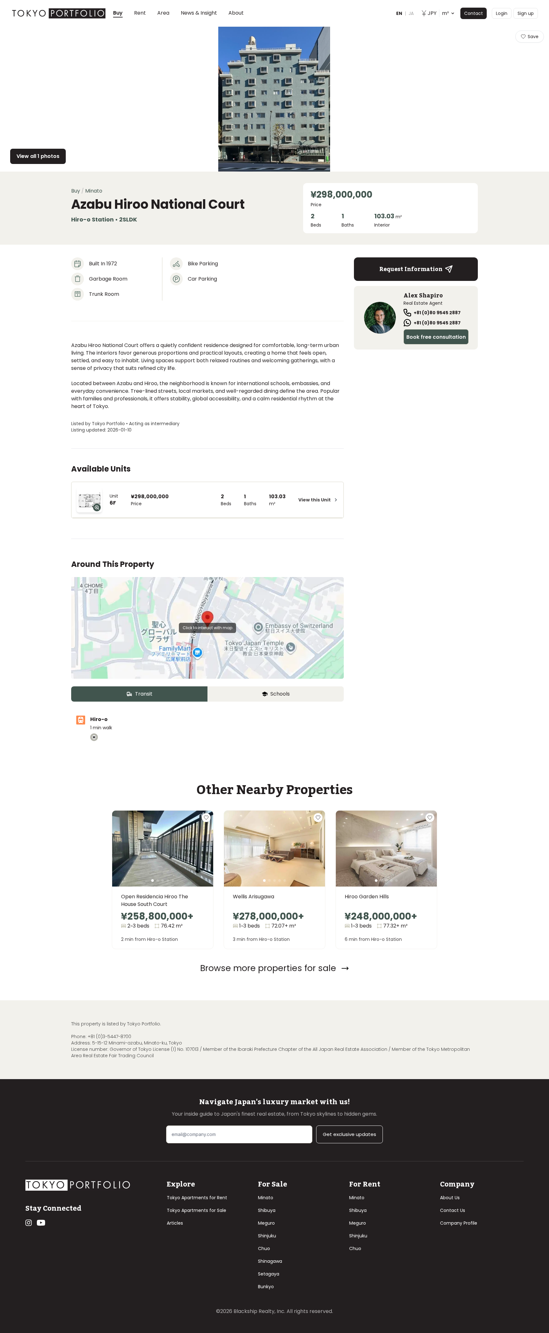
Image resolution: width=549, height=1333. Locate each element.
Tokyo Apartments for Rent (197, 1197)
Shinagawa (270, 1261)
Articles (175, 1223)
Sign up (526, 13)
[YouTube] (41, 1223)
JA (411, 13)
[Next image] (198, 856)
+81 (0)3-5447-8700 (109, 1036)
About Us (450, 1197)
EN (399, 13)
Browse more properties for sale (268, 968)
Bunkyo (266, 1286)
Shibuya (266, 1210)
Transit (143, 693)
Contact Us (452, 1210)
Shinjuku (267, 1236)
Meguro (266, 1223)
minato (93, 190)
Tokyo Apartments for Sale (196, 1210)
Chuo (264, 1248)
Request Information (411, 269)
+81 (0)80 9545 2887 (437, 312)
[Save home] (206, 817)
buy (75, 190)
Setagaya (268, 1274)
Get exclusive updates (349, 1134)
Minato (265, 1197)
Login (501, 13)
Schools (280, 693)
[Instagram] (28, 1223)
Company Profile (458, 1223)
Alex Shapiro (423, 295)
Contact (473, 13)
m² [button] (438, 13)
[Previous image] (127, 856)
